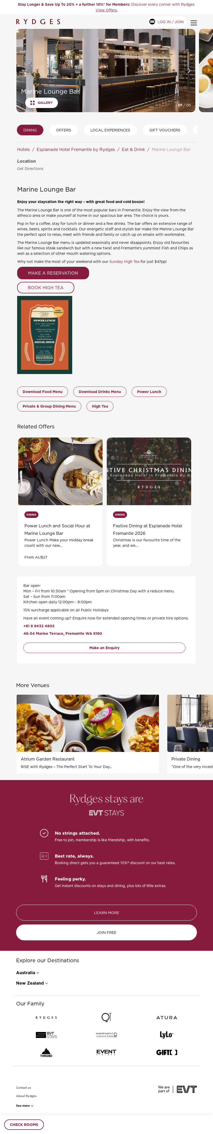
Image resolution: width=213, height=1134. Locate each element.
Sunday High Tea (124, 261)
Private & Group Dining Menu (49, 406)
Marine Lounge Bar (171, 149)
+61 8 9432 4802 (39, 626)
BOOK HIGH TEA (46, 287)
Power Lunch (149, 391)
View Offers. (107, 10)
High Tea (100, 406)
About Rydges (26, 1096)
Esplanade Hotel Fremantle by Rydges (76, 149)
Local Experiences (110, 130)
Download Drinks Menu (100, 391)
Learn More (106, 912)
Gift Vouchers (164, 130)
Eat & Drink (133, 149)
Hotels (23, 149)
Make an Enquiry (104, 647)
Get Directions (30, 168)
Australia (25, 972)
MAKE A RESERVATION (53, 273)
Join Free (106, 932)
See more (23, 1105)
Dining (30, 130)
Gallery (45, 103)
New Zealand (30, 983)
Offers (63, 130)
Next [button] (189, 70)
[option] (106, 7)
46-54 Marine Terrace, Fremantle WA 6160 (62, 633)
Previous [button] (21, 70)
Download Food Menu (43, 391)
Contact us (23, 1087)
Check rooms (24, 1124)
